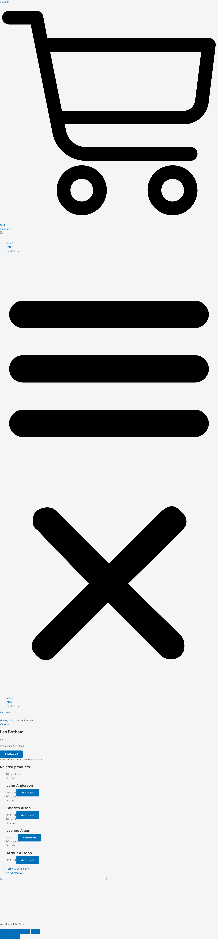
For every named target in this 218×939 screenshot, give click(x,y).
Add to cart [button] (27, 792)
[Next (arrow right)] (15, 936)
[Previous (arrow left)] (5, 936)
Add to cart (11, 754)
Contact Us (12, 251)
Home (3, 720)
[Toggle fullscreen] (15, 931)
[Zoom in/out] (5, 931)
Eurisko (23, 924)
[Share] (25, 931)
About (9, 243)
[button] (109, 474)
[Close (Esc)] (35, 931)
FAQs (9, 247)
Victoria (13, 720)
